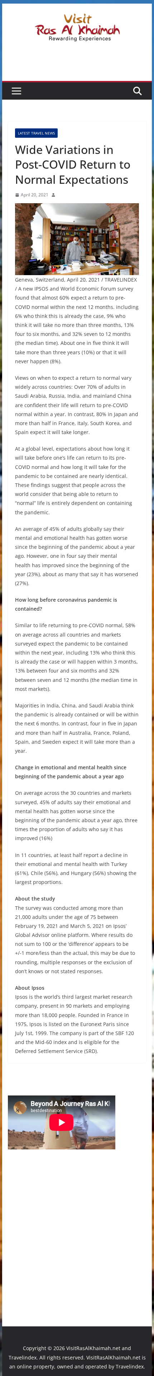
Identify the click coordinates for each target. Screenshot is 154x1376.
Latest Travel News (36, 133)
